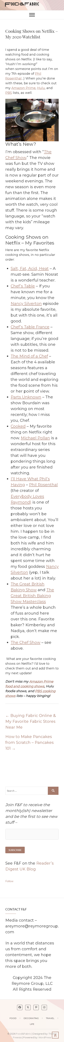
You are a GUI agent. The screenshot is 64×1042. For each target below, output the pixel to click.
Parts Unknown (26, 397)
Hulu (41, 88)
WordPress (44, 1037)
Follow (9, 881)
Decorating (31, 1018)
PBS (8, 93)
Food (13, 1018)
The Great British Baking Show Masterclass (32, 595)
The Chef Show (25, 642)
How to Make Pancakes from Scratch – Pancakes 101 (29, 742)
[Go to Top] (55, 1035)
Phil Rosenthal (43, 484)
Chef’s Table (23, 286)
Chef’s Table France (30, 327)
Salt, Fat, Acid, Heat (30, 268)
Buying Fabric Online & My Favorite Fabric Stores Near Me (30, 721)
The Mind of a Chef (29, 356)
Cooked (18, 426)
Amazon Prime (23, 88)
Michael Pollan (35, 438)
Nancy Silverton (26, 303)
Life (32, 1024)
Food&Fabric (23, 1033)
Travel (50, 1018)
